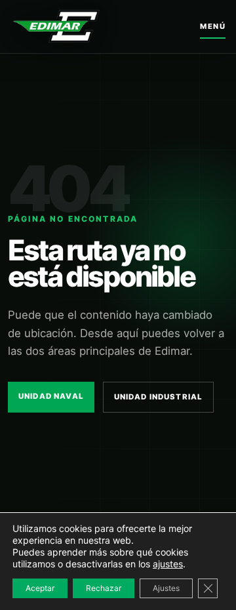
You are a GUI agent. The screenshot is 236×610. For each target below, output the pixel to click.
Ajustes (166, 588)
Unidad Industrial (158, 396)
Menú (213, 26)
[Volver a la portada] (56, 26)
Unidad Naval (51, 396)
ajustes (168, 563)
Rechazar (103, 588)
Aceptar (40, 588)
